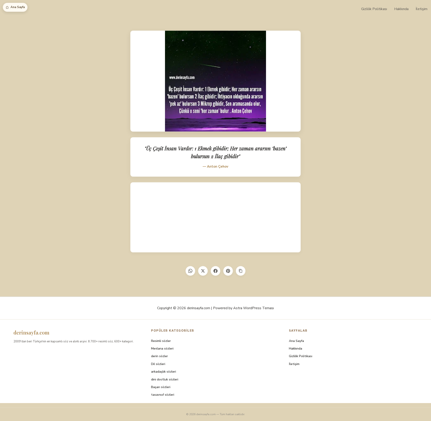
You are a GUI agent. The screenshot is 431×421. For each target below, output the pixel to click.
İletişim (421, 8)
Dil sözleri (158, 364)
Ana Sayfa (18, 7)
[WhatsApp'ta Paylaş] (190, 271)
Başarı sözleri (160, 387)
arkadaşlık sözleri (163, 371)
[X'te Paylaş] (203, 271)
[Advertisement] (215, 217)
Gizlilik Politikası (374, 8)
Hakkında (401, 8)
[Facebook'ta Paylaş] (215, 271)
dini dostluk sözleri (164, 379)
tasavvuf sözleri (162, 395)
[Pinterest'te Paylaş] (228, 271)
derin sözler (159, 356)
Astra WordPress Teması (253, 308)
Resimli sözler (161, 341)
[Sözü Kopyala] (241, 271)
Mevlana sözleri (162, 348)
